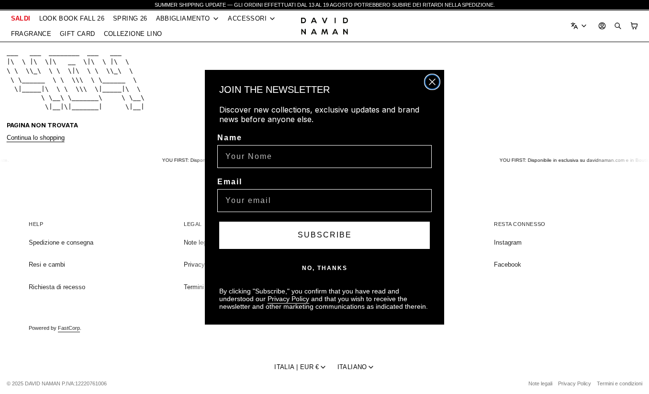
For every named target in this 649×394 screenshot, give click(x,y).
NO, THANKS (324, 268)
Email (229, 182)
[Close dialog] (432, 82)
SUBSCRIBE (325, 235)
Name (229, 138)
